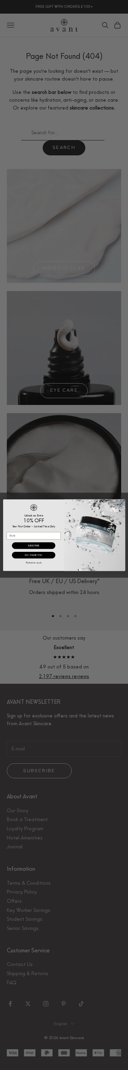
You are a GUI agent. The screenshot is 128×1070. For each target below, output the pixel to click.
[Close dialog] (121, 503)
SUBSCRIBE (33, 545)
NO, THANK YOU (33, 555)
